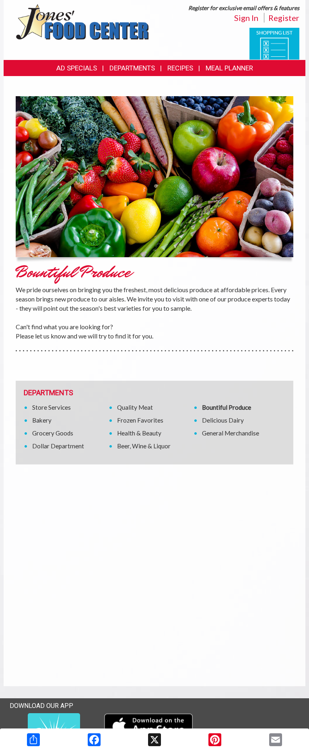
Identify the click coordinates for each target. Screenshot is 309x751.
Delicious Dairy (223, 420)
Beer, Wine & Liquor (144, 446)
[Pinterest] (215, 740)
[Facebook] (94, 740)
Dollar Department (58, 446)
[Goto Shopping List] (274, 42)
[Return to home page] (82, 21)
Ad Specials (76, 68)
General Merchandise (230, 433)
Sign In (246, 18)
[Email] (276, 740)
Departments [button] (132, 68)
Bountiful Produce (226, 407)
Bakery (42, 420)
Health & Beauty (139, 433)
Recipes (180, 68)
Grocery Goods (52, 433)
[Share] (33, 740)
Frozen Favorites (140, 420)
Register (283, 18)
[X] (154, 740)
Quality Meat (135, 407)
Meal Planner (229, 68)
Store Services (51, 407)
